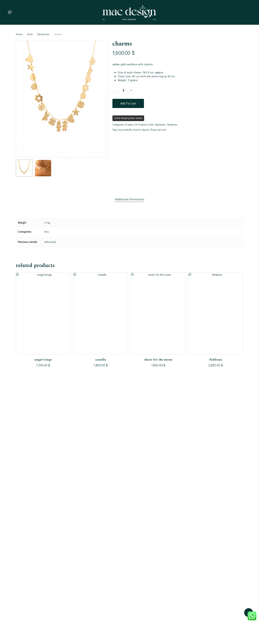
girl (159, 129)
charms (137, 129)
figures (145, 129)
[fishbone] (215, 313)
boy (120, 129)
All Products (141, 124)
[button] (10, 12)
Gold (29, 34)
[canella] (100, 313)
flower (153, 129)
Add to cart (128, 103)
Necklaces (43, 34)
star (164, 129)
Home (19, 34)
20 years (129, 124)
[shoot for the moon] (158, 313)
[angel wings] (43, 313)
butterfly (127, 129)
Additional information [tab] (129, 199)
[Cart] (247, 12)
